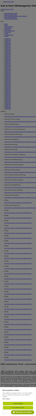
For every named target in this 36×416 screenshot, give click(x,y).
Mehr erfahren (6, 398)
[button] (22, 412)
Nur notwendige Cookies (18, 407)
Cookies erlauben (18, 403)
